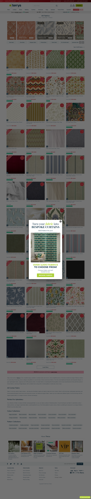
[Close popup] (60, 221)
